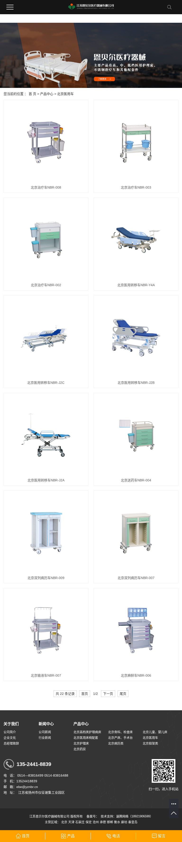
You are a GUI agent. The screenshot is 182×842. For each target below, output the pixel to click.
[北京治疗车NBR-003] (136, 142)
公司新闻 (45, 732)
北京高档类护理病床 (87, 732)
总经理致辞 (11, 743)
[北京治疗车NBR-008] (46, 142)
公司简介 (10, 732)
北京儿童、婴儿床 (155, 732)
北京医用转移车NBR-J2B (136, 383)
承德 (103, 822)
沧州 (96, 822)
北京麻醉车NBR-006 (136, 675)
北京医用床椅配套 (85, 737)
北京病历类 (115, 743)
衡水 (117, 822)
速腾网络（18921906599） (134, 816)
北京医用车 (65, 94)
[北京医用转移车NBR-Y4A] (136, 240)
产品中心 (46, 94)
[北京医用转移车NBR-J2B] (136, 337)
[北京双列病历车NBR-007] (136, 532)
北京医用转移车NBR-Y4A (136, 285)
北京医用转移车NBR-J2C (45, 383)
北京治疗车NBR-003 (136, 187)
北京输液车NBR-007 (46, 675)
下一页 (108, 694)
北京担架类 (150, 743)
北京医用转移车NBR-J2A (45, 480)
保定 (89, 822)
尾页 (123, 694)
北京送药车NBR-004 (136, 480)
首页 (84, 694)
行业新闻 (45, 737)
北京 (64, 822)
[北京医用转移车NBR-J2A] (46, 435)
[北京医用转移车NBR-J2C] (46, 337)
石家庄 (80, 822)
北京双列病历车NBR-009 (45, 578)
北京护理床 (81, 743)
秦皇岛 (132, 822)
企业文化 (10, 737)
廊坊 (124, 822)
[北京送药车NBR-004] (136, 435)
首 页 (32, 94)
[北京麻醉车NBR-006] (136, 630)
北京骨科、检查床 (120, 732)
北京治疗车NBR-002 (46, 285)
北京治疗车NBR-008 (46, 187)
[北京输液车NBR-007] (46, 630)
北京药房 (79, 749)
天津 (71, 822)
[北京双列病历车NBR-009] (46, 532)
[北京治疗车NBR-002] (46, 240)
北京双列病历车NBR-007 (136, 578)
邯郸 (110, 822)
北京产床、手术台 (120, 737)
